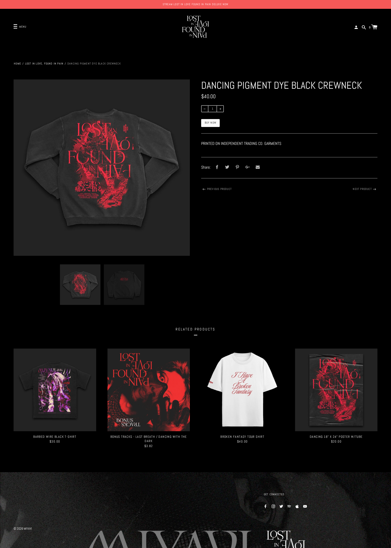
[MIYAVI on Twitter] (281, 506)
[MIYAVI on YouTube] (305, 506)
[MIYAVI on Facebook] (265, 506)
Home (17, 63)
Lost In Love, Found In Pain (44, 63)
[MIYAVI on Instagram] (273, 506)
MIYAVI (28, 528)
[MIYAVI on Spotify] (289, 506)
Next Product (362, 189)
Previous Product (219, 189)
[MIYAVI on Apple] (297, 506)
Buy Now (210, 122)
